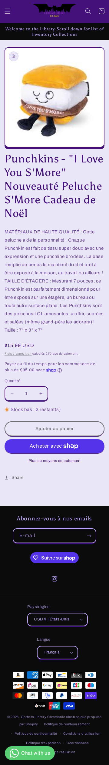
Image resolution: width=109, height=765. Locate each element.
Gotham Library (34, 717)
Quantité (12, 381)
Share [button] (18, 477)
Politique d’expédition (43, 743)
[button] (7, 11)
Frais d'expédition (18, 353)
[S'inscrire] (89, 535)
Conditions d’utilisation (82, 733)
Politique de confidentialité (36, 733)
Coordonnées (78, 743)
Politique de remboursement (67, 724)
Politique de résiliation (57, 752)
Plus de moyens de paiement (54, 461)
